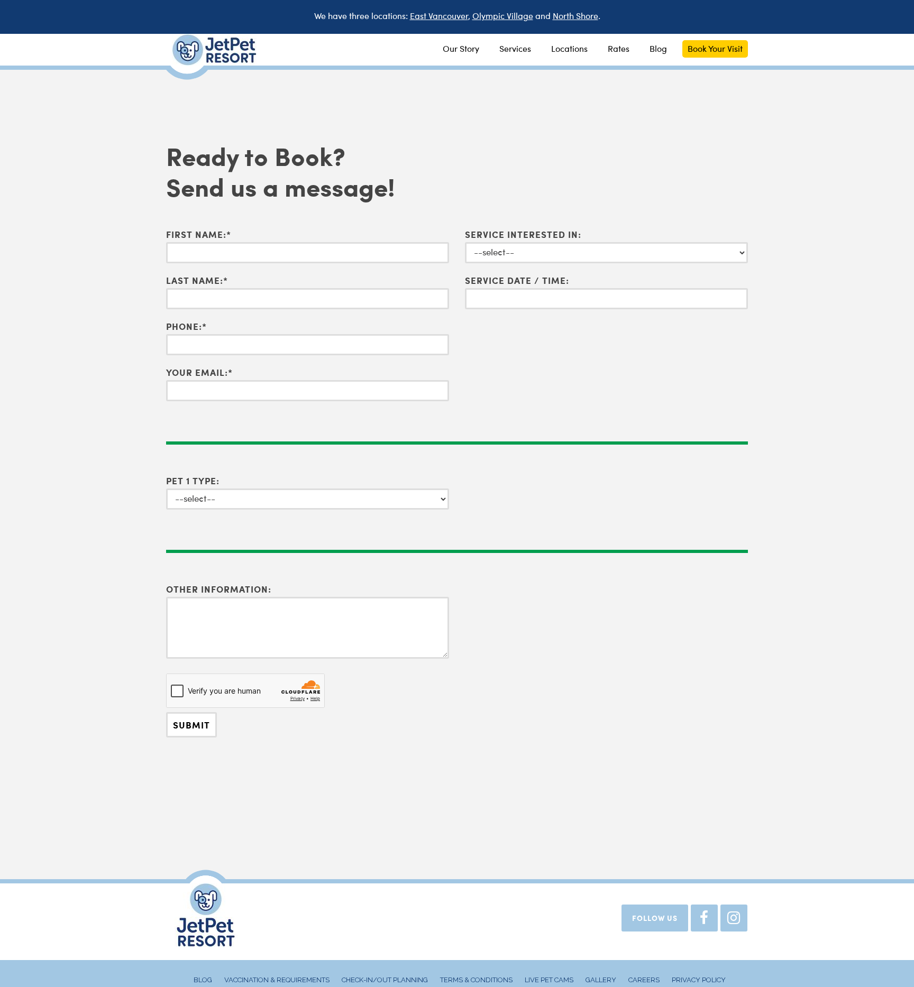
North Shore (575, 17)
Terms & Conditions (476, 980)
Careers (644, 980)
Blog (203, 980)
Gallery (601, 980)
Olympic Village (502, 17)
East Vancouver (439, 17)
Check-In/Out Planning (385, 980)
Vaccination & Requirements (277, 980)
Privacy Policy (699, 980)
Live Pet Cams (549, 980)
